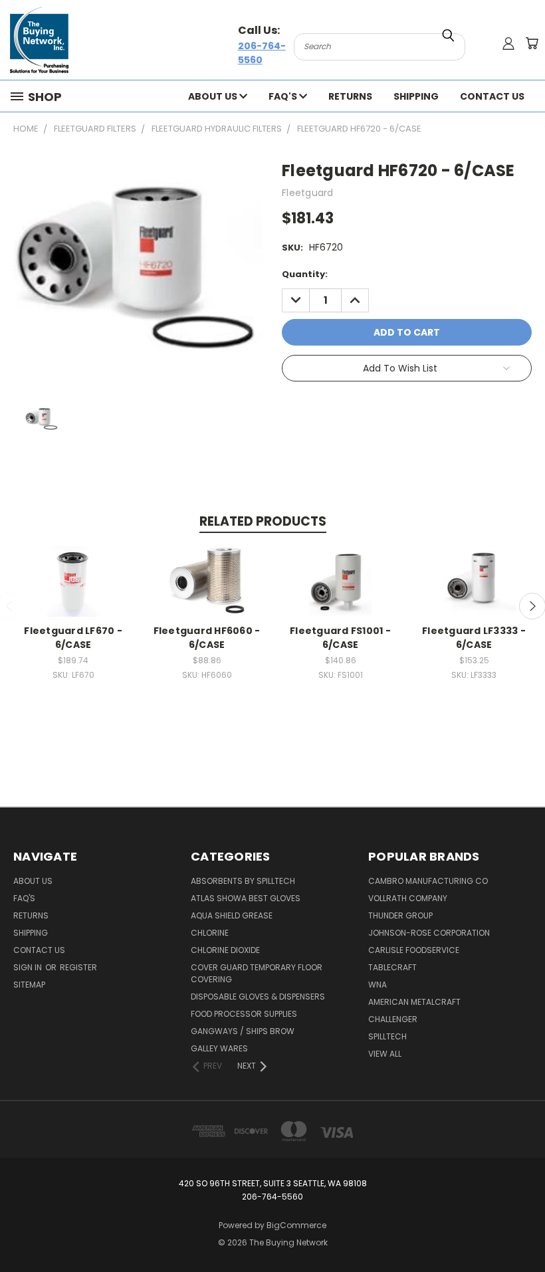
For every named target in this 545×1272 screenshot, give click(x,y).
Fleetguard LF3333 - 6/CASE (474, 637)
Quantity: (305, 274)
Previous (524, 1230)
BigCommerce (296, 1225)
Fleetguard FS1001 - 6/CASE (340, 637)
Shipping (416, 96)
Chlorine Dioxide (225, 950)
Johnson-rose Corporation (429, 932)
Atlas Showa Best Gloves (245, 898)
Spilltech (387, 1036)
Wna (377, 984)
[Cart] (531, 43)
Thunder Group (400, 915)
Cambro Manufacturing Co (428, 881)
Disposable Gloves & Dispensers (258, 996)
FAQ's (284, 96)
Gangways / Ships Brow (242, 1031)
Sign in (28, 967)
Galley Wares (219, 1048)
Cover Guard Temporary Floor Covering (256, 973)
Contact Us (492, 96)
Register (78, 967)
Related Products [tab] (262, 521)
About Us (213, 96)
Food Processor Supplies (244, 1013)
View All (384, 1053)
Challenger (392, 1019)
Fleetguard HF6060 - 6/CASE (207, 637)
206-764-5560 (262, 52)
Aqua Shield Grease (231, 915)
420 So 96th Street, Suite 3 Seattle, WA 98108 (273, 1183)
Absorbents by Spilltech (243, 881)
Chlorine (210, 932)
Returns (350, 96)
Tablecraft (392, 967)
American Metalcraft (414, 1001)
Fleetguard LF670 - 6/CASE (73, 637)
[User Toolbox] (508, 43)
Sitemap (29, 984)
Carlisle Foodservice (413, 950)
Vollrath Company (407, 898)
